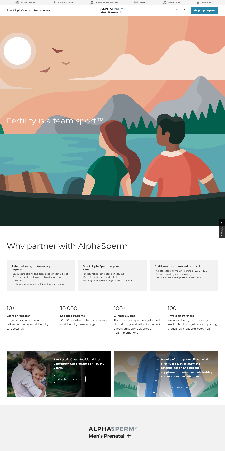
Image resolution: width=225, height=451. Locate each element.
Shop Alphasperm (205, 10)
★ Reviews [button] (222, 229)
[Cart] (184, 10)
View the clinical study (70, 379)
